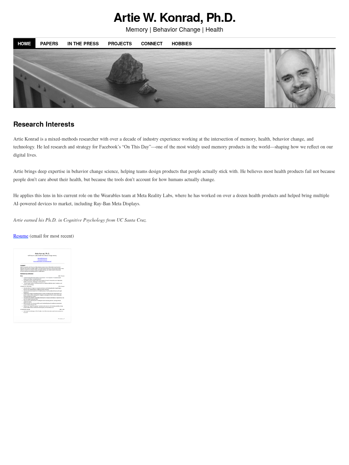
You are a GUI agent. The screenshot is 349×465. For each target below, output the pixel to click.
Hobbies (182, 43)
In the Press (83, 43)
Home (24, 43)
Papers (49, 43)
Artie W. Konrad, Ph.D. (174, 17)
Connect (152, 43)
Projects (120, 43)
